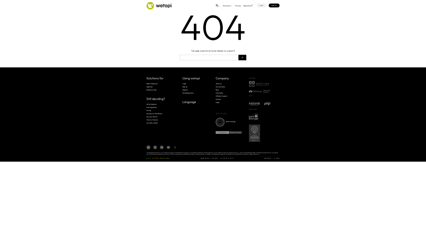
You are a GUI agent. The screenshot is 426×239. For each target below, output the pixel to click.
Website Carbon (235, 132)
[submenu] (218, 6)
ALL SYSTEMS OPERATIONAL (159, 158)
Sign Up (274, 5)
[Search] (242, 57)
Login (261, 5)
